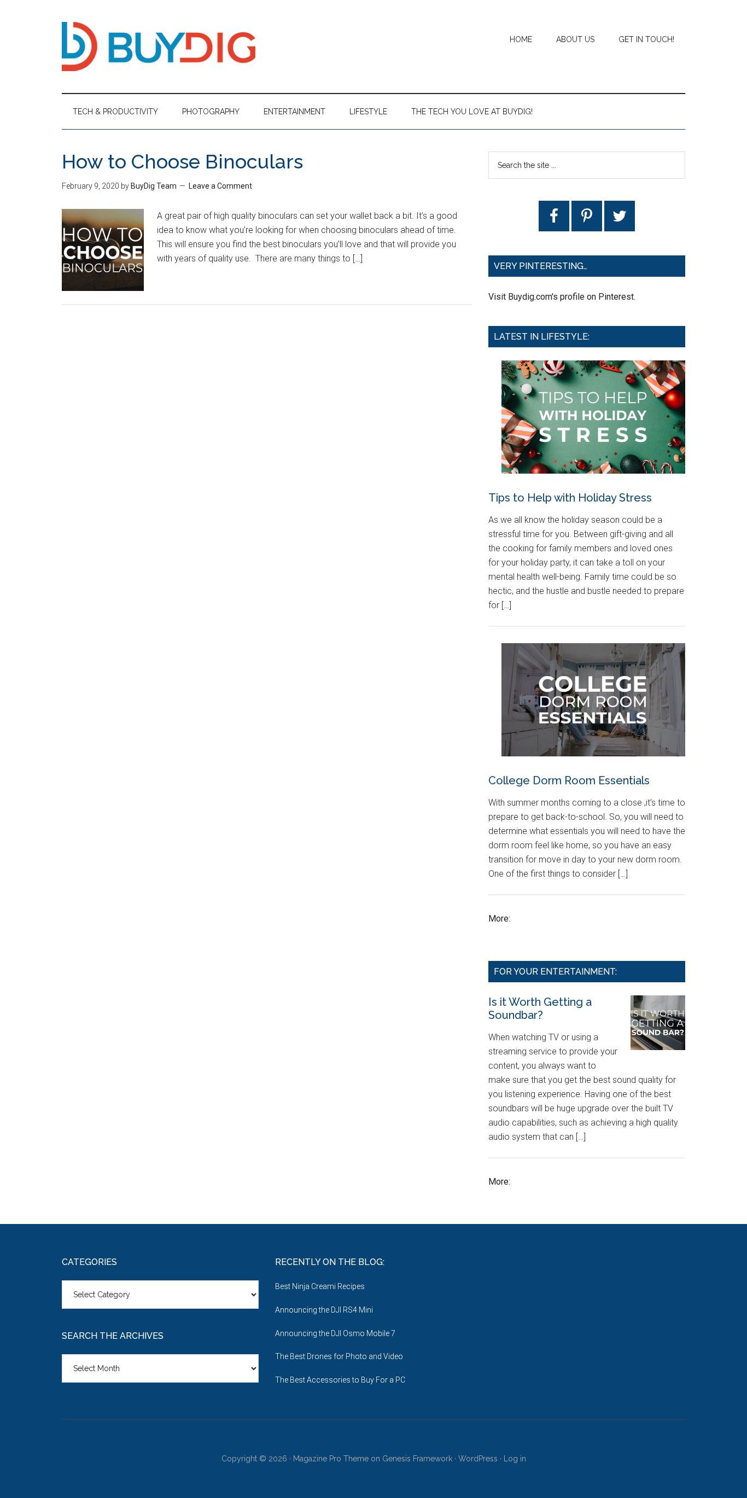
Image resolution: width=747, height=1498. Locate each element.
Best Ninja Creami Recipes (320, 1286)
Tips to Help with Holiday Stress (570, 497)
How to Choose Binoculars (182, 161)
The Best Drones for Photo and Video (339, 1356)
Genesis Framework (417, 1458)
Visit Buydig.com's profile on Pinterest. (561, 297)
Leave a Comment (220, 186)
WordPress (478, 1458)
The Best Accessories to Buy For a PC (340, 1379)
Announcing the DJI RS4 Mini (324, 1309)
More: (499, 918)
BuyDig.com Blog (166, 46)
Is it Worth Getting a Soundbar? (540, 1008)
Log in (515, 1458)
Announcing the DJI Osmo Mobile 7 (335, 1333)
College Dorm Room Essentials (569, 780)
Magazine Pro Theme (331, 1458)
